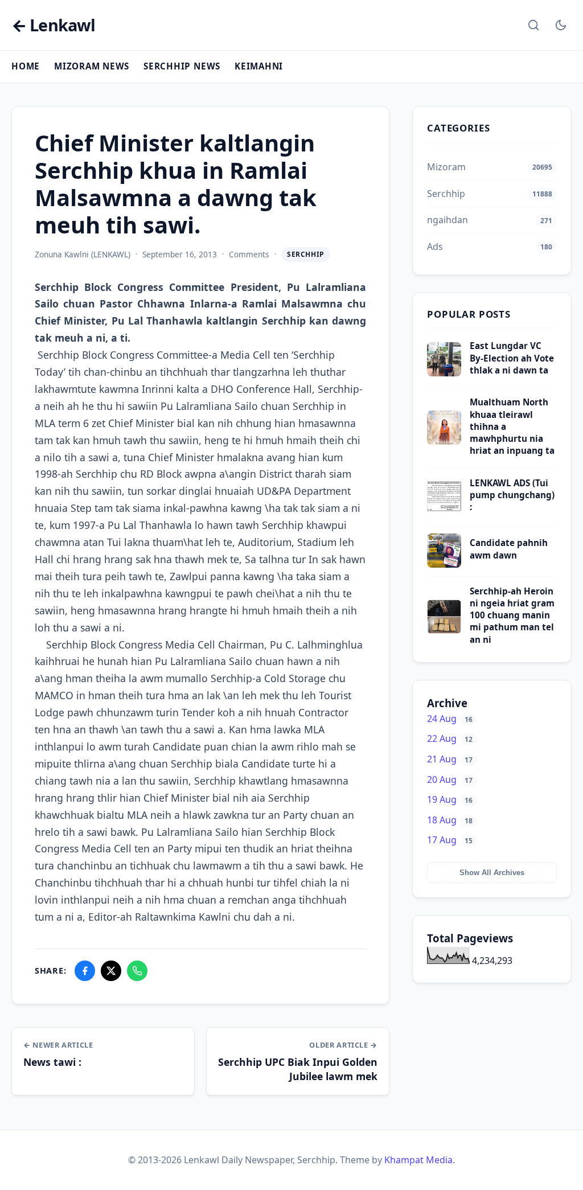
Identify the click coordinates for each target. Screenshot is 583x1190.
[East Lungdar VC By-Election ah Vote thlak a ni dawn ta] (444, 373)
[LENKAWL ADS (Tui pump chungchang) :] (444, 510)
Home (25, 66)
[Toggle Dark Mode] (561, 25)
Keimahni (259, 66)
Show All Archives (491, 872)
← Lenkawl (53, 25)
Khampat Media (418, 1160)
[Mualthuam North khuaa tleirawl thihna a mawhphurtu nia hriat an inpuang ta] (444, 441)
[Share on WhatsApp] (137, 971)
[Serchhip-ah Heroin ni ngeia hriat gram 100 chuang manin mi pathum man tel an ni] (444, 630)
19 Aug (450, 799)
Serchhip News (181, 66)
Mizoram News (91, 66)
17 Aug (450, 840)
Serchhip (306, 254)
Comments (249, 254)
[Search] (533, 25)
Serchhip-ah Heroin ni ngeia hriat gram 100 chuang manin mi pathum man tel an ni (512, 615)
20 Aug (450, 779)
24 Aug (450, 718)
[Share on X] (111, 971)
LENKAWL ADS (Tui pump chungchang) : (512, 495)
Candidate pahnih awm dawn (509, 548)
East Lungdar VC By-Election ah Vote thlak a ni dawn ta (512, 358)
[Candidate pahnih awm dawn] (444, 564)
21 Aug (450, 759)
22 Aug (450, 738)
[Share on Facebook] (85, 971)
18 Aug (450, 820)
